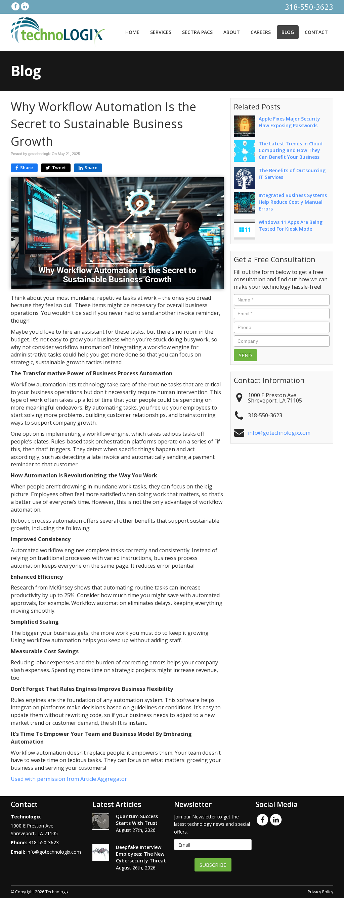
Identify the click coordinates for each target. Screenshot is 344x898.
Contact (316, 32)
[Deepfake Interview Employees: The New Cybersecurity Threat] (100, 852)
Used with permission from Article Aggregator (69, 779)
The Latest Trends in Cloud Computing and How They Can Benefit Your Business (290, 150)
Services (160, 32)
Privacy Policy (320, 892)
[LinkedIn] (25, 6)
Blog (288, 32)
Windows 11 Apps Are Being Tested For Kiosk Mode (290, 225)
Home (132, 32)
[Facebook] (15, 6)
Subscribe (213, 864)
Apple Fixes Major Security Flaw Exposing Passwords (289, 122)
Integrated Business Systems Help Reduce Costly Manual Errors (293, 202)
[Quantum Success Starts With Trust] (100, 821)
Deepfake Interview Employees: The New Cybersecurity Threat (141, 854)
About (231, 32)
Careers (261, 32)
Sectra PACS (197, 32)
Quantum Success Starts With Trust (137, 819)
